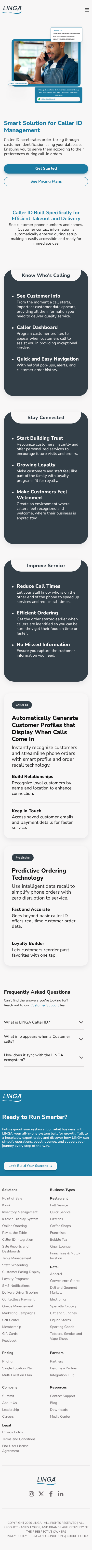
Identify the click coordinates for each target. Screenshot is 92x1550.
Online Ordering (14, 1226)
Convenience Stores (65, 1280)
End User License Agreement (15, 1448)
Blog (53, 1402)
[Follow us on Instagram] (31, 1494)
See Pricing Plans (46, 181)
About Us (9, 1402)
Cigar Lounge (60, 1246)
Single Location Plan (18, 1368)
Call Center (10, 1320)
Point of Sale (12, 1198)
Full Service (59, 1205)
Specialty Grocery (63, 1306)
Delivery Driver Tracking (20, 1292)
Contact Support (62, 1396)
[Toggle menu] (87, 10)
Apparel (56, 1274)
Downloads (59, 1409)
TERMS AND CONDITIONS (47, 1536)
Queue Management (17, 1306)
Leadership (10, 1409)
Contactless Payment (18, 1299)
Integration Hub (62, 1375)
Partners (56, 1361)
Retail (55, 1267)
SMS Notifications (16, 1285)
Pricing (7, 1361)
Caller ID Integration (17, 1239)
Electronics (58, 1299)
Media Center (60, 1416)
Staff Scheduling (15, 1265)
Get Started (46, 168)
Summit (8, 1396)
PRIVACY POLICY (15, 1536)
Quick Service (60, 1212)
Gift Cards (10, 1333)
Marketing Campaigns (18, 1313)
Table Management (16, 1258)
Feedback (9, 1340)
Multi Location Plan (17, 1375)
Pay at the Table (14, 1232)
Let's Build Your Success (28, 1165)
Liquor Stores (60, 1320)
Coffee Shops (60, 1226)
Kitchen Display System (20, 1219)
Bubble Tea (58, 1239)
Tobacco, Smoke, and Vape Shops (66, 1336)
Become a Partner (63, 1368)
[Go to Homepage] (12, 10)
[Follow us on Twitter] (41, 1494)
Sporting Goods (62, 1327)
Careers (8, 1416)
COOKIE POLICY (78, 1536)
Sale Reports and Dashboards (15, 1249)
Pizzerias (56, 1219)
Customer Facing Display (21, 1272)
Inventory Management (20, 1212)
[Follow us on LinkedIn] (61, 1494)
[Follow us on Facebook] (51, 1494)
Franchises (58, 1232)
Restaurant (59, 1198)
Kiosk (6, 1205)
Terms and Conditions (19, 1439)
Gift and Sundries (63, 1313)
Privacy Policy (12, 1432)
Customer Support (44, 1005)
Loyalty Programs (15, 1278)
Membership (11, 1327)
